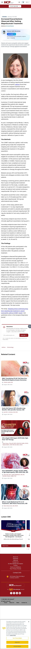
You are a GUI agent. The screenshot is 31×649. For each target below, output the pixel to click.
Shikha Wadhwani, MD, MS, (18, 474)
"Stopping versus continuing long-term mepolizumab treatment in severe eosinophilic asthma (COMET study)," (14, 311)
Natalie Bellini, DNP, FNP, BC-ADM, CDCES (12, 444)
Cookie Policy (13, 635)
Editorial (15, 560)
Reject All (17, 642)
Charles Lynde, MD (8, 382)
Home (5, 602)
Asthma (3, 347)
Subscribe (23, 335)
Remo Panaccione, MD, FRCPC (11, 505)
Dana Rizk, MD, (7, 474)
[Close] (28, 621)
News (17, 602)
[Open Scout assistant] (23, 2)
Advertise (15, 558)
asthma (17, 84)
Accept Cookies (17, 646)
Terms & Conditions (15, 567)
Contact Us (16, 562)
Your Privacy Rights (17, 638)
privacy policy (5, 339)
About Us (15, 557)
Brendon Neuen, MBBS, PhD (9, 476)
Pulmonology (10, 347)
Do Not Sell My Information (15, 563)
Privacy (15, 565)
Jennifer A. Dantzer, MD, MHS (11, 412)
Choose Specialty (14, 6)
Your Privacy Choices (15, 569)
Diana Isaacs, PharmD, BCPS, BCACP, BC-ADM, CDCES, (15, 443)
